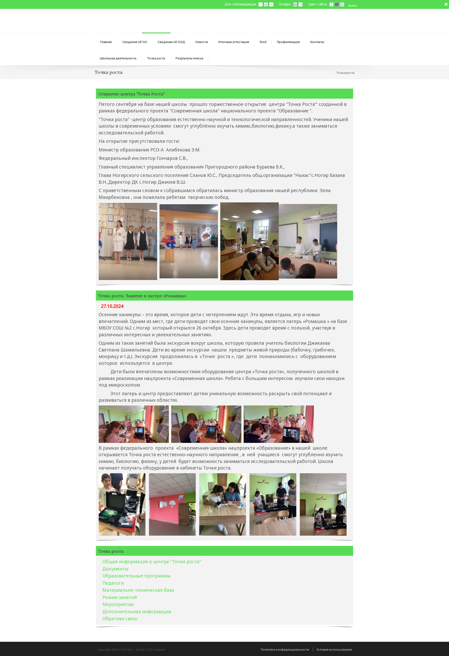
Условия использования (334, 649)
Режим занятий (119, 597)
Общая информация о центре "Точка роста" (151, 562)
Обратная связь (120, 619)
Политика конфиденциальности (285, 649)
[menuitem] (134, 40)
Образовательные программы (136, 576)
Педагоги (113, 583)
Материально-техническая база (138, 590)
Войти (352, 6)
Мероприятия (118, 604)
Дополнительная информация (136, 612)
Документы (115, 569)
